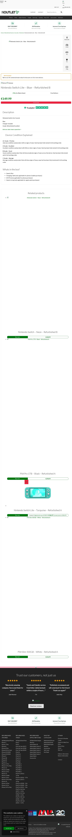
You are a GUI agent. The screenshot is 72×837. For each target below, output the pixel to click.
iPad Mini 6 (19, 771)
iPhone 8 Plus (5, 748)
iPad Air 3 (18, 756)
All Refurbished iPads (21, 740)
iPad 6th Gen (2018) (21, 748)
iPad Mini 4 (19, 767)
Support (33, 12)
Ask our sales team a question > (12, 129)
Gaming (41, 17)
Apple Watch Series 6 (35, 752)
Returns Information (63, 756)
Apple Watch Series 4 (35, 748)
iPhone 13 (4, 773)
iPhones (11, 17)
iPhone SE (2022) (6, 754)
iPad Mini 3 (19, 766)
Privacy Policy (28, 824)
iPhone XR (4, 758)
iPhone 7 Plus (5, 744)
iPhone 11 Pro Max (7, 766)
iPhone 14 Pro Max (7, 787)
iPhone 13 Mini (5, 775)
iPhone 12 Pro (5, 771)
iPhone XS (4, 760)
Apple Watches (22, 17)
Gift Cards (46, 750)
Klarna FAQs (61, 746)
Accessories (54, 17)
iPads (15, 17)
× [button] (26, 811)
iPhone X (4, 756)
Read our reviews (36, 706)
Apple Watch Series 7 (35, 754)
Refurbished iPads (48, 742)
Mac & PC (46, 17)
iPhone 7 (4, 742)
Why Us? (56, 7)
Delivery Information (63, 754)
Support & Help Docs (63, 742)
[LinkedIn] (5, 1)
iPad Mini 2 (19, 764)
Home (2, 32)
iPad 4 (17, 744)
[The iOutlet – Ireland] (10, 12)
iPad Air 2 (18, 754)
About (59, 748)
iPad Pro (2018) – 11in (21, 783)
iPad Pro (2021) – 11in (21, 787)
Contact (40, 12)
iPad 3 (17, 742)
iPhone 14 (4, 781)
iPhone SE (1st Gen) (7, 750)
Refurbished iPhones (49, 740)
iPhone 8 (4, 746)
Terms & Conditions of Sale (40, 824)
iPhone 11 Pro (5, 764)
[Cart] (68, 12)
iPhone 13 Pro (5, 777)
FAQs (59, 744)
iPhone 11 (4, 762)
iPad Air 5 (18, 760)
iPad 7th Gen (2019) (21, 750)
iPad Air (18, 752)
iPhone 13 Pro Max (7, 779)
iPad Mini (18, 762)
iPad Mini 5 (19, 769)
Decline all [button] (21, 828)
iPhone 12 (4, 767)
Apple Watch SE (34, 744)
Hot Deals (60, 17)
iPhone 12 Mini (5, 769)
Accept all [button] (9, 828)
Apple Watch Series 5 (35, 750)
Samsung (35, 17)
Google (29, 17)
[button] (15, 832)
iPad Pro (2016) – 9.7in (22, 777)
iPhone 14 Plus (5, 783)
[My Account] (65, 12)
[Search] (61, 12)
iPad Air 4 (18, 758)
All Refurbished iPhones (8, 740)
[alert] (15, 822)
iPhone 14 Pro (5, 785)
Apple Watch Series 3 (35, 746)
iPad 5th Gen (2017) (21, 746)
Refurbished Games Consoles (12, 32)
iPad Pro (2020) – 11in (21, 785)
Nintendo (21, 32)
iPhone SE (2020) (6, 752)
